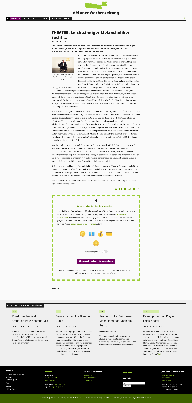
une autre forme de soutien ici (83, 224)
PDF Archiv (127, 372)
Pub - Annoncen (90, 378)
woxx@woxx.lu (60, 384)
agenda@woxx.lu (58, 387)
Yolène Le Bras (61, 327)
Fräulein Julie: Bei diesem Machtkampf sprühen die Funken (116, 321)
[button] (184, 18)
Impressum (166, 378)
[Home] (8, 18)
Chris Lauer (104, 331)
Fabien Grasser (149, 327)
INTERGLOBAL (56, 18)
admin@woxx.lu (51, 380)
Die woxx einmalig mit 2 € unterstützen (96, 261)
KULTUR (67, 18)
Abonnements (89, 375)
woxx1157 (55, 288)
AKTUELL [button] (14, 18)
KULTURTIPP (154, 311)
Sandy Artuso (56, 41)
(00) (51, 378)
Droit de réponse (168, 375)
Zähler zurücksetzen (109, 273)
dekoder (133, 276)
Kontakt (48, 371)
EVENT (14, 311)
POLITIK (25, 18)
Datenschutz (166, 380)
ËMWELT (45, 18)
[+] (159, 354)
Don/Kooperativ (89, 380)
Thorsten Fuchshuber (20, 327)
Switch (103, 252)
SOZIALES (35, 18)
